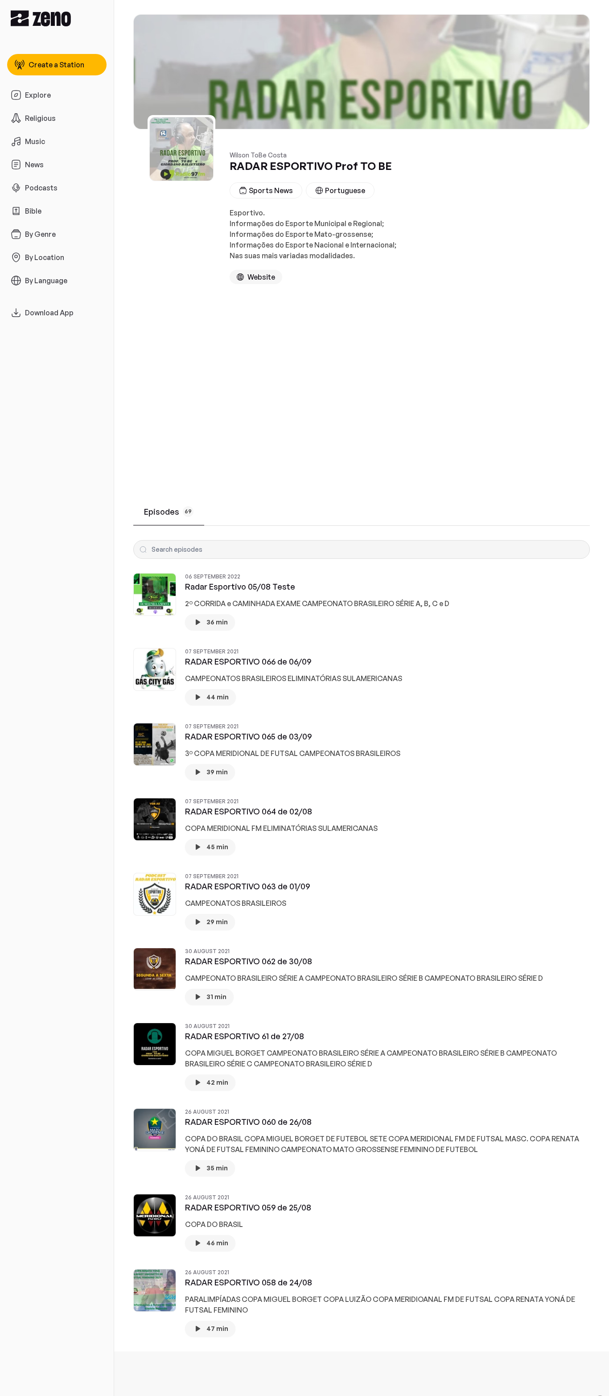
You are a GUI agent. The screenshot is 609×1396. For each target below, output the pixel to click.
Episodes (168, 511)
